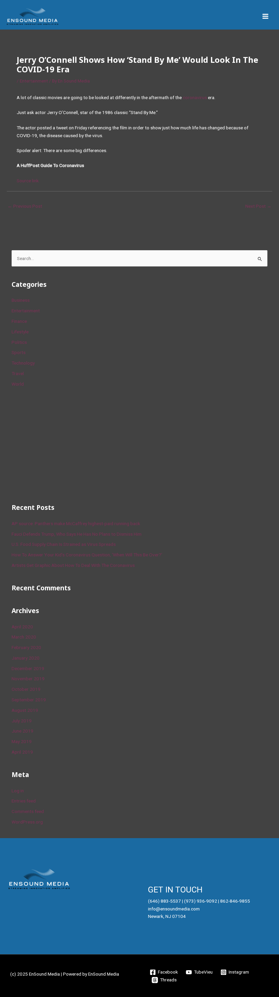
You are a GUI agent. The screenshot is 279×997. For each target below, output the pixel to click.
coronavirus (195, 97)
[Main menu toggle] (266, 16)
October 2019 (26, 689)
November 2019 (28, 678)
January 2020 (25, 658)
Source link (28, 180)
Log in (18, 790)
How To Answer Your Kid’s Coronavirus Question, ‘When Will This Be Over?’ (87, 554)
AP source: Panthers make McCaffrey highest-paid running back (76, 523)
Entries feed (24, 801)
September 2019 (29, 699)
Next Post (258, 206)
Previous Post (24, 206)
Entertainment (34, 81)
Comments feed (28, 811)
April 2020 (22, 626)
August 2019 (25, 710)
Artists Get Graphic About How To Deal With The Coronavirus (73, 565)
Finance (19, 321)
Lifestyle (20, 331)
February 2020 (26, 647)
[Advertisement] (63, 444)
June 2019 (22, 731)
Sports (19, 352)
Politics (19, 342)
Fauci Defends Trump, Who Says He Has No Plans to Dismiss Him (77, 534)
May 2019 (22, 741)
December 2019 (28, 668)
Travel (18, 373)
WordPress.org (27, 822)
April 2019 (22, 752)
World (18, 384)
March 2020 (24, 637)
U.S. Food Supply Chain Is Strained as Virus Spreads (64, 544)
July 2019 (22, 720)
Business (21, 300)
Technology (23, 363)
